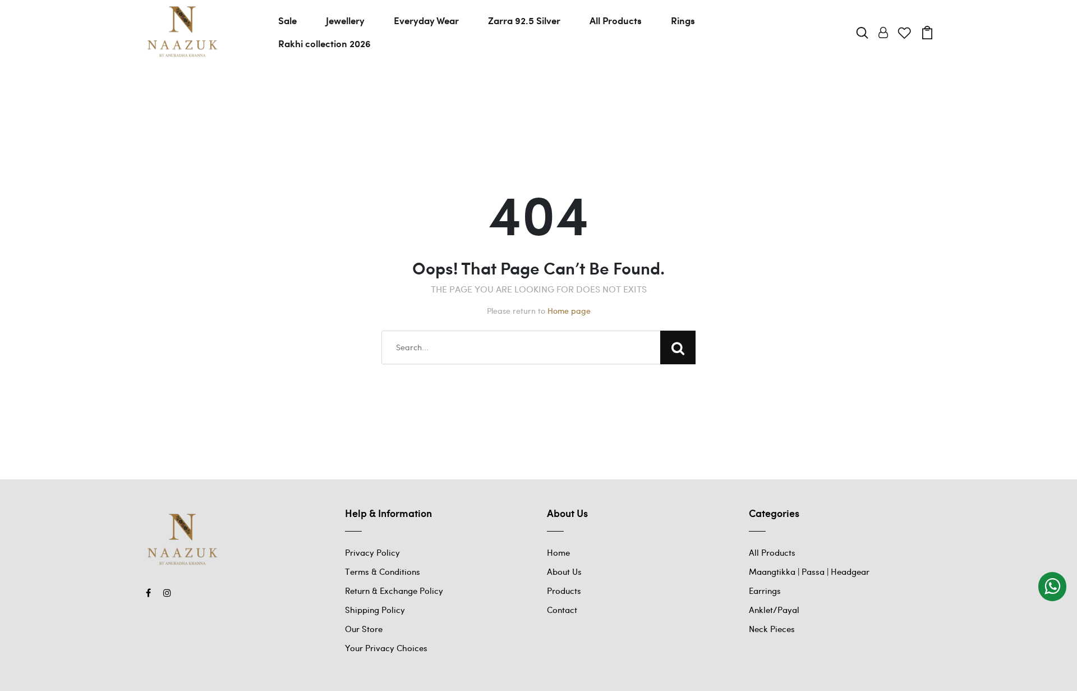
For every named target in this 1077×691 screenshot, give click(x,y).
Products (564, 590)
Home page (569, 310)
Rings (683, 20)
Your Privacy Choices (386, 647)
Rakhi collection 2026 (324, 43)
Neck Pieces (772, 628)
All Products (616, 20)
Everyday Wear (426, 20)
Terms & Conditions (382, 571)
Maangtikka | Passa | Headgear (809, 571)
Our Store (364, 628)
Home (558, 552)
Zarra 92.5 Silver (524, 20)
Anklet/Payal (774, 609)
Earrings (765, 590)
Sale (287, 20)
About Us (564, 571)
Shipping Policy (375, 609)
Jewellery (345, 20)
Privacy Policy (372, 552)
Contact (562, 609)
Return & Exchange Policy (394, 590)
